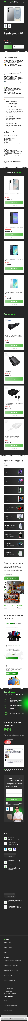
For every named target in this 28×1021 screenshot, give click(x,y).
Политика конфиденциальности (10, 1002)
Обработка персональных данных (10, 1005)
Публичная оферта (7, 1007)
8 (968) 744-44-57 (14, 701)
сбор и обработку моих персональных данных (13, 804)
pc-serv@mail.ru (13, 844)
